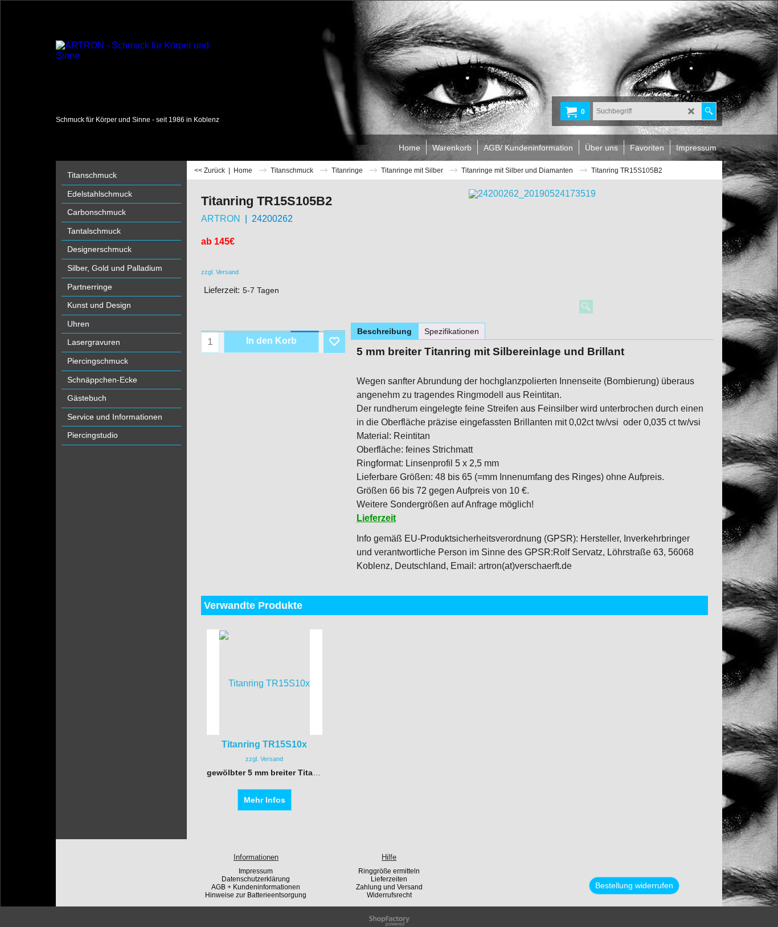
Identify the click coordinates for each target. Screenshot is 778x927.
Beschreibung (384, 331)
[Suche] (709, 111)
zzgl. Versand (220, 272)
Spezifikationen (451, 331)
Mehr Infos (264, 799)
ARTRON (220, 218)
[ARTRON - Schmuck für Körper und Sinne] (141, 76)
